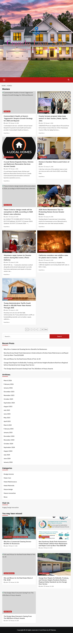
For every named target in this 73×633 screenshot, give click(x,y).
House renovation (8, 157)
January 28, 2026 (14, 216)
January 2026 (8, 388)
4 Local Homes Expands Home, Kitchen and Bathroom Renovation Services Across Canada (18, 164)
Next (46, 329)
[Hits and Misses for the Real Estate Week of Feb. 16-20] (19, 564)
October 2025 (8, 399)
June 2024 (7, 458)
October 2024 (8, 443)
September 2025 (9, 403)
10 (42, 329)
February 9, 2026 (49, 123)
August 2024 (8, 451)
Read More (7, 133)
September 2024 (9, 447)
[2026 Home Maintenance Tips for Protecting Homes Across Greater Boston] (54, 196)
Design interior (9, 474)
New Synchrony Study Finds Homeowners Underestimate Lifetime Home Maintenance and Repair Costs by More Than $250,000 (36, 354)
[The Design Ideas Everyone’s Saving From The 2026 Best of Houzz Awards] (19, 602)
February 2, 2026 (14, 168)
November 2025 (9, 395)
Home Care (7, 111)
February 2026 (8, 384)
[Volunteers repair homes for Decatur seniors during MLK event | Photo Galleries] (19, 241)
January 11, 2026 (14, 310)
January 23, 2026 (14, 262)
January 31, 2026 (49, 166)
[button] (4, 79)
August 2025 (8, 406)
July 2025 (7, 410)
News (5, 497)
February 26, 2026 (14, 582)
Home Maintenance (44, 111)
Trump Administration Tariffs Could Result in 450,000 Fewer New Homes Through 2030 (17, 305)
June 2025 (7, 414)
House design (42, 157)
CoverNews (43, 630)
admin (6, 123)
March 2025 (8, 425)
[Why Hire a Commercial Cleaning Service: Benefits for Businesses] (19, 528)
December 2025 (9, 391)
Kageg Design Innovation (10, 507)
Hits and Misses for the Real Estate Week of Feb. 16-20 (22, 359)
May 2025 (7, 417)
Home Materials (43, 250)
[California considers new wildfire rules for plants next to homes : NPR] (54, 241)
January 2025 (8, 432)
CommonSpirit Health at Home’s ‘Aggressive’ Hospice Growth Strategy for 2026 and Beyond (18, 118)
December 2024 (9, 436)
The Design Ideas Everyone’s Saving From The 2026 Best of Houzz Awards (28, 368)
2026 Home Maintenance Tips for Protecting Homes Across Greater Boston (51, 212)
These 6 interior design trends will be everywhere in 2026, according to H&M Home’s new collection (18, 212)
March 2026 (8, 380)
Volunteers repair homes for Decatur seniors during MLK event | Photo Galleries (17, 257)
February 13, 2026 (14, 123)
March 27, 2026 (13, 545)
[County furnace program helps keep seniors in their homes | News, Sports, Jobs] (54, 102)
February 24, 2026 (14, 620)
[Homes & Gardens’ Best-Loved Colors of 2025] (54, 148)
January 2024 (8, 462)
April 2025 (7, 421)
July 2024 (7, 455)
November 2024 (9, 440)
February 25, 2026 (49, 586)
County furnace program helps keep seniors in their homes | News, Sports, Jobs (53, 118)
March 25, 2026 (48, 547)
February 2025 (8, 429)
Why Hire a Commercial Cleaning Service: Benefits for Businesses (25, 349)
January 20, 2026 (49, 260)
